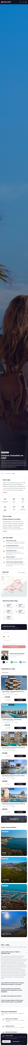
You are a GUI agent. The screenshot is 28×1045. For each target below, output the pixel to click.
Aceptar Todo (6, 1041)
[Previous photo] (2, 683)
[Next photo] (25, 683)
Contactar (8, 699)
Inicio (2, 473)
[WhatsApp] (20, 2)
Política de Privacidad (10, 643)
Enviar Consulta (14, 646)
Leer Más (5, 492)
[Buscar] (23, 2)
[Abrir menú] (25, 2)
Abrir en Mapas (22, 572)
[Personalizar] (22, 1041)
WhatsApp (21, 699)
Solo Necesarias (16, 1041)
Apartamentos (5, 672)
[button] (3, 577)
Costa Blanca (8, 473)
